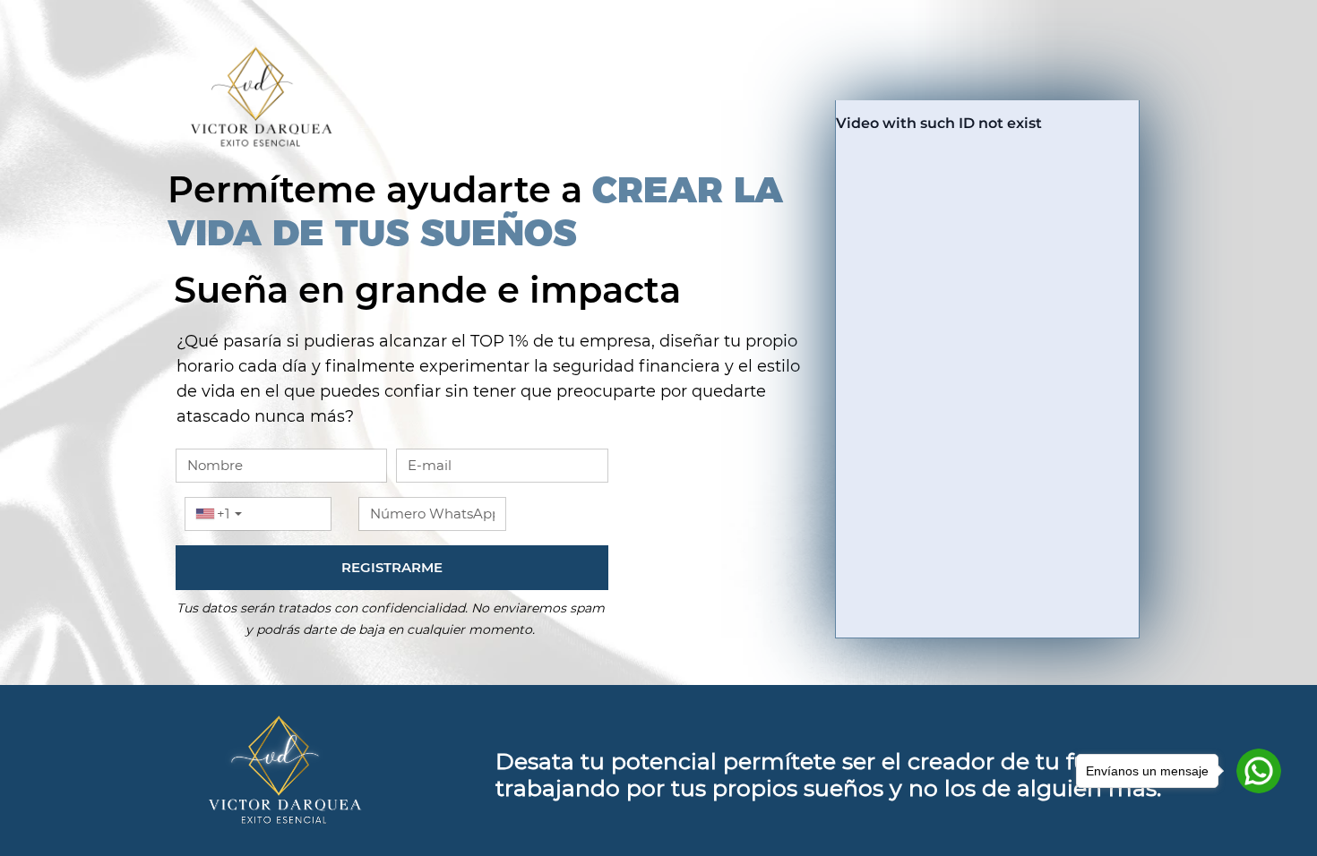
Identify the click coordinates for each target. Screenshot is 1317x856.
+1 (223, 513)
